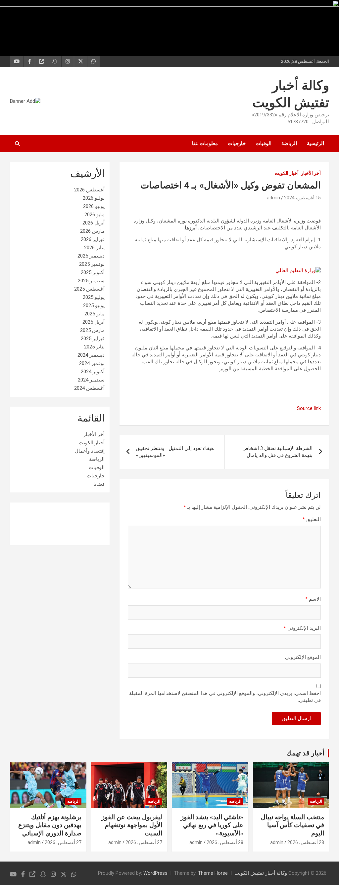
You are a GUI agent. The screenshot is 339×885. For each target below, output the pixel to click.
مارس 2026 (92, 231)
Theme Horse (213, 873)
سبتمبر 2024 (91, 380)
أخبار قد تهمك (305, 753)
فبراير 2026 (93, 239)
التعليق (312, 519)
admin (273, 197)
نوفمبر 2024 (92, 363)
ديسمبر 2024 (91, 355)
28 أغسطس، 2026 (305, 842)
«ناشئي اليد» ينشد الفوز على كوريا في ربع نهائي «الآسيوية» (212, 825)
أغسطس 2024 (89, 388)
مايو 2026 (94, 215)
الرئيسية (315, 143)
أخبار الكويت (287, 173)
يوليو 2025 (94, 297)
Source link (309, 408)
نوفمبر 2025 (92, 264)
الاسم (313, 599)
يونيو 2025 (94, 305)
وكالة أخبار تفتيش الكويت (260, 873)
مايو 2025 (94, 314)
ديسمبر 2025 (91, 256)
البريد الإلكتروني (302, 628)
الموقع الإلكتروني (303, 657)
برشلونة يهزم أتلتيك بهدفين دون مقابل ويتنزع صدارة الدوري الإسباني (49, 825)
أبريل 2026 (93, 223)
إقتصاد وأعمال (90, 451)
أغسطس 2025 (89, 289)
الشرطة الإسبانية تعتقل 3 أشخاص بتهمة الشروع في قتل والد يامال (277, 451)
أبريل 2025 (93, 322)
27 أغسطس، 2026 (143, 842)
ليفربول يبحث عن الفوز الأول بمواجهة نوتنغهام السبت (132, 825)
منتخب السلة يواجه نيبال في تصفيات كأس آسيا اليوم (292, 825)
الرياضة (289, 143)
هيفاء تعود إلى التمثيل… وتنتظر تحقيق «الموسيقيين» (175, 451)
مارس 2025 (92, 330)
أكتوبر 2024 (93, 372)
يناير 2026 (94, 248)
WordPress (155, 873)
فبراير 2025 (93, 339)
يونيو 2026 (94, 206)
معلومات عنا (205, 143)
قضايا (99, 484)
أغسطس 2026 (89, 190)
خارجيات (237, 143)
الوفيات (263, 143)
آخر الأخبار (311, 173)
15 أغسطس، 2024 (302, 197)
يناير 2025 (94, 347)
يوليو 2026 (94, 198)
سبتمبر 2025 (91, 281)
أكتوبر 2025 (93, 272)
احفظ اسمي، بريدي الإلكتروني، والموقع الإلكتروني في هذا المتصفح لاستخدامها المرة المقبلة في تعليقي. (225, 696)
